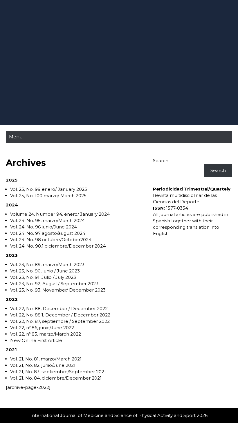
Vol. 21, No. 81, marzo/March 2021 (46, 359)
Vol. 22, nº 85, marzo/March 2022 (45, 334)
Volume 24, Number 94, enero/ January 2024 (60, 214)
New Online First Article (36, 340)
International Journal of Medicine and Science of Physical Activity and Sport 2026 (119, 415)
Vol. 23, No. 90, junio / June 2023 (45, 271)
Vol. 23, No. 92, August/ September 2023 (54, 283)
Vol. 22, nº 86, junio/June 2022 (42, 327)
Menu (16, 137)
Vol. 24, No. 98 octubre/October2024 (50, 239)
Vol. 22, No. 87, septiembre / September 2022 (60, 321)
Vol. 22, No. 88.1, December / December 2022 (60, 315)
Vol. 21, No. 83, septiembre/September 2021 (58, 371)
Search (160, 160)
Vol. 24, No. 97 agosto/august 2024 (47, 233)
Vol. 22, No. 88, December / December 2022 (59, 308)
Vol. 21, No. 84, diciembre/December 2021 (56, 378)
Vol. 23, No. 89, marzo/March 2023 (47, 264)
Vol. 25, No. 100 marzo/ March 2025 (48, 195)
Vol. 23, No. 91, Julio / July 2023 (43, 277)
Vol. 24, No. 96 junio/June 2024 (43, 227)
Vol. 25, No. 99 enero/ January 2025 (48, 189)
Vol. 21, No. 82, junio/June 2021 (42, 365)
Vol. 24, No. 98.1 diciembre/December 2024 (58, 246)
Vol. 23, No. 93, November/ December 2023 (58, 290)
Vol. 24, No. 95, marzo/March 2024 (47, 220)
